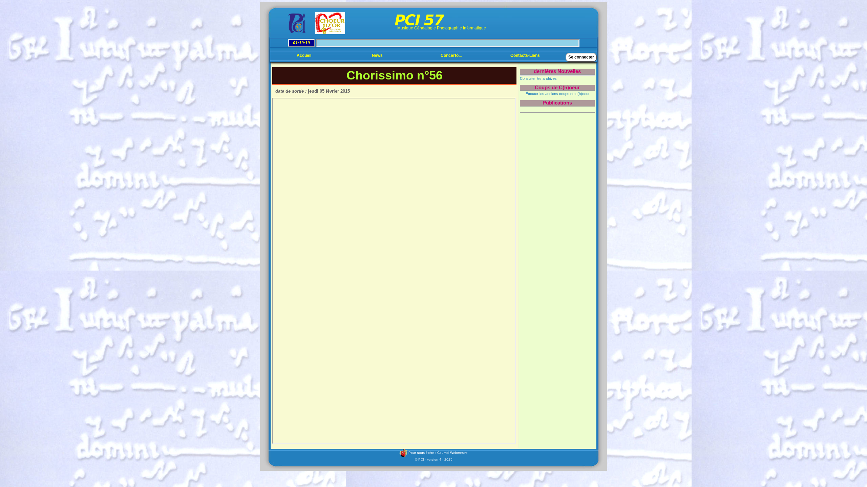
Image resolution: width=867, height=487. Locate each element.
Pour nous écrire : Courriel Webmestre (437, 453)
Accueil (304, 55)
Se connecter (581, 57)
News (377, 55)
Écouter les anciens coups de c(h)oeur (558, 94)
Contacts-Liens (525, 55)
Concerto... (451, 55)
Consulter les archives (538, 78)
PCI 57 (419, 20)
